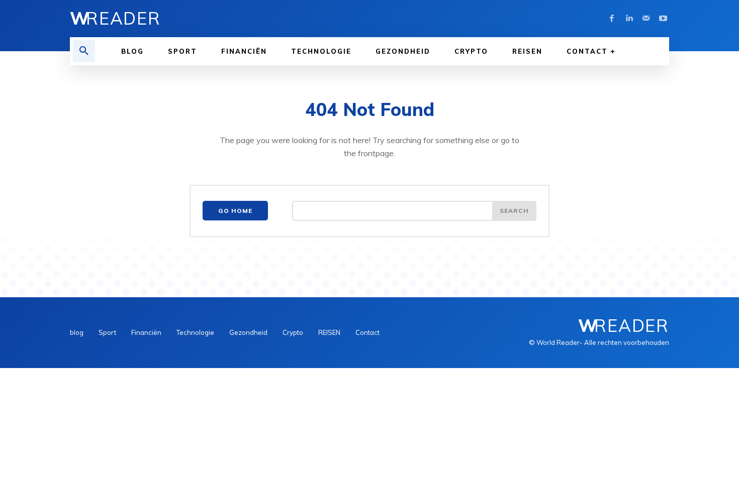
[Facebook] (612, 19)
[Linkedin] (629, 19)
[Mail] (646, 19)
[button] (84, 51)
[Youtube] (663, 19)
